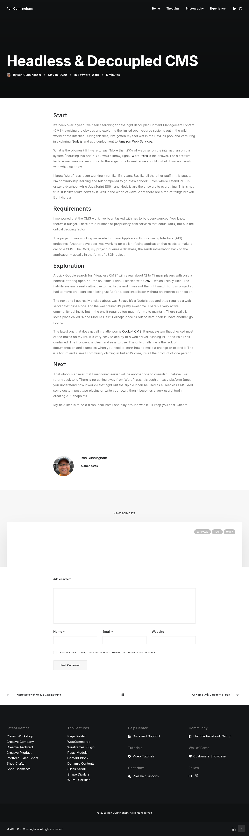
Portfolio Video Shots (22, 758)
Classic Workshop (20, 736)
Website (158, 632)
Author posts (89, 465)
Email (108, 632)
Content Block (77, 758)
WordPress (140, 156)
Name (59, 632)
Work (95, 74)
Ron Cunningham (29, 74)
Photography (195, 8)
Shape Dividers (78, 774)
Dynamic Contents (80, 763)
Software (84, 74)
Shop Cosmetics (19, 769)
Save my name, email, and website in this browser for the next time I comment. (108, 652)
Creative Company (20, 742)
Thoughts (173, 8)
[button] (235, 8)
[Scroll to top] (241, 828)
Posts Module (77, 753)
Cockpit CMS (131, 331)
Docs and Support (146, 736)
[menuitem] (156, 8)
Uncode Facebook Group (212, 736)
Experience (218, 8)
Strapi (122, 301)
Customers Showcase (209, 756)
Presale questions (146, 776)
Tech (217, 531)
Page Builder (76, 736)
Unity (229, 531)
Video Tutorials (144, 756)
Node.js (77, 141)
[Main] (124, 694)
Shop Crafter (16, 763)
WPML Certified (78, 780)
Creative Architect (20, 747)
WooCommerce (78, 742)
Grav (147, 281)
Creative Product (19, 753)
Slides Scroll (76, 769)
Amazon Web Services (135, 141)
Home (156, 8)
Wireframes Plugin (81, 747)
